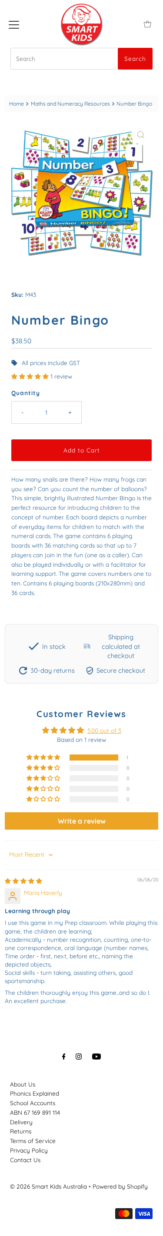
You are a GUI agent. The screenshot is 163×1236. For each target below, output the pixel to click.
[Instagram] (79, 1056)
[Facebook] (64, 1056)
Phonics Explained (34, 1093)
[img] (23, 880)
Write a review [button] (82, 821)
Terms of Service (33, 1140)
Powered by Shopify (120, 1186)
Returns (20, 1131)
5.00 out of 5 (104, 730)
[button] (30, 376)
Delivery (21, 1122)
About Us (22, 1084)
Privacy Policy (29, 1150)
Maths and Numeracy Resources (70, 103)
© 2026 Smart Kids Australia (48, 1186)
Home (16, 103)
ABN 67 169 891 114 (35, 1112)
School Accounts (32, 1102)
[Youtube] (96, 1056)
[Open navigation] (14, 24)
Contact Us (25, 1159)
